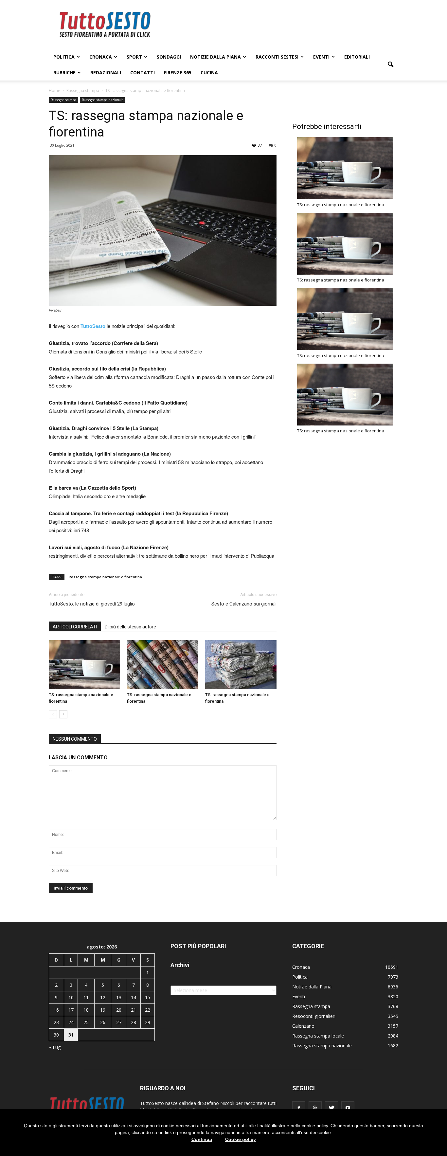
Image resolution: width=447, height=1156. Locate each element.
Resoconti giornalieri (313, 1016)
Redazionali (105, 72)
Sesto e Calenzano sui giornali (244, 604)
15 (147, 997)
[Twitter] (331, 1107)
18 (86, 1010)
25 (86, 1022)
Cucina (209, 72)
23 (56, 1022)
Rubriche (64, 72)
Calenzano (303, 1026)
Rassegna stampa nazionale (102, 100)
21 (133, 1010)
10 (71, 997)
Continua (201, 1139)
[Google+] (315, 1107)
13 (118, 997)
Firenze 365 (177, 72)
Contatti (142, 72)
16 (56, 1010)
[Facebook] (298, 1107)
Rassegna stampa (63, 100)
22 (147, 1010)
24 (71, 1022)
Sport (134, 57)
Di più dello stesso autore (130, 626)
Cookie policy (240, 1139)
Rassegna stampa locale (318, 1036)
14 (133, 997)
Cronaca (100, 57)
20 (118, 1010)
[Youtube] (347, 1107)
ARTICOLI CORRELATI (75, 626)
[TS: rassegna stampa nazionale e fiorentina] (84, 664)
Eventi (321, 57)
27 (118, 1022)
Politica (64, 57)
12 (102, 997)
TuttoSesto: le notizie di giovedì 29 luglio (92, 604)
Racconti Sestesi (277, 57)
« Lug (55, 1047)
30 (56, 1035)
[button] (390, 65)
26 (102, 1022)
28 (133, 1022)
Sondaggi (169, 57)
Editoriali (357, 57)
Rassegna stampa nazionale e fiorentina (105, 576)
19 (102, 1010)
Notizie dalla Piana (215, 57)
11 (86, 997)
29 (147, 1022)
